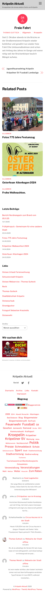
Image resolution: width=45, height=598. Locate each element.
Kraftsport (29, 431)
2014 (13, 414)
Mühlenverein (10, 443)
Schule (36, 446)
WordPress (16, 589)
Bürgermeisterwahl (18, 421)
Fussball (28, 424)
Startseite (9, 390)
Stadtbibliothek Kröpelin (13, 296)
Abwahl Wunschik (22, 414)
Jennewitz (17, 428)
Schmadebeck (23, 446)
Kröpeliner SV (15, 438)
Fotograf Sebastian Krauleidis (15, 310)
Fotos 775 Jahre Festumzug (18, 137)
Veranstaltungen (30, 467)
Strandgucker (8, 306)
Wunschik (24, 471)
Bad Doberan (12, 418)
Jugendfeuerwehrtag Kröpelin (20, 68)
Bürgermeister (30, 417)
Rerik (4, 286)
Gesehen (7, 428)
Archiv (5, 324)
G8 (37, 424)
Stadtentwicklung (35, 451)
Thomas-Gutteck (9, 291)
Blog (20, 417)
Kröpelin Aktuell (21, 586)
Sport (18, 450)
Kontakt (34, 390)
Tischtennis (22, 457)
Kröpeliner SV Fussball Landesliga (22, 72)
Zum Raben (35, 471)
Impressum (21, 394)
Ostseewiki (7, 315)
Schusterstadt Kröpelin (12, 277)
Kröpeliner (31, 435)
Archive (19, 390)
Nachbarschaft (22, 443)
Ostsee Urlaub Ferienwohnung (16, 272)
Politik (34, 442)
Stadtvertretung (15, 454)
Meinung (30, 439)
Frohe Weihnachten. (14, 192)
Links (27, 390)
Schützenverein (8, 451)
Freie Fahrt (22, 28)
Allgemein (26, 32)
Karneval (27, 428)
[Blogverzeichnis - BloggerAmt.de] (33, 405)
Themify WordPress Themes (31, 589)
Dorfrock (32, 421)
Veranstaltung (12, 467)
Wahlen (10, 471)
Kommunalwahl (17, 431)
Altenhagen (34, 414)
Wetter (17, 471)
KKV (40, 428)
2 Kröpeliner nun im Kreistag (29, 496)
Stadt (25, 451)
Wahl (4, 471)
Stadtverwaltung (31, 454)
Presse (9, 446)
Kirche (34, 428)
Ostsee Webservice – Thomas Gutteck (19, 282)
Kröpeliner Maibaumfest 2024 (15, 246)
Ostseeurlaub (8, 301)
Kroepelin (38, 32)
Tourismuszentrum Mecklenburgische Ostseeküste (22, 462)
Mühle (37, 439)
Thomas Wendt (15, 560)
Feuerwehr (13, 424)
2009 (7, 414)
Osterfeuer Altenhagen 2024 (19, 182)
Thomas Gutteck (11, 33)
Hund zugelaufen (31, 478)
